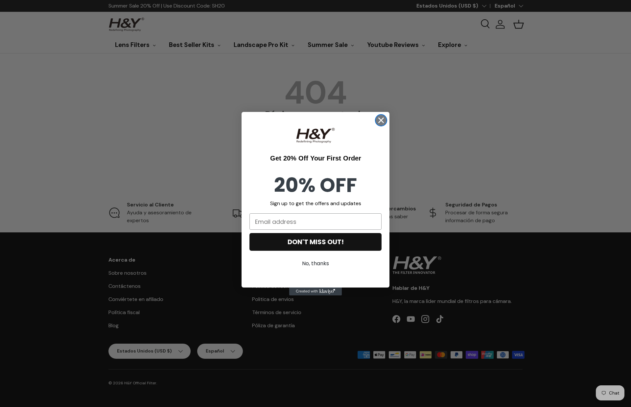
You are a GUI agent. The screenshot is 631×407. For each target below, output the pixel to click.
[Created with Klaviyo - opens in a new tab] (315, 291)
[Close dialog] (381, 120)
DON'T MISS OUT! (316, 241)
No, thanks (315, 263)
